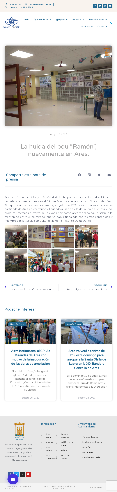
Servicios (76, 19)
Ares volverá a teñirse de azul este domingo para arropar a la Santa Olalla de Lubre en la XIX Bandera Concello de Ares (86, 359)
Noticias (85, 26)
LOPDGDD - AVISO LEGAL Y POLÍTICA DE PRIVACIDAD (58, 487)
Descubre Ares (96, 19)
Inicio (26, 19)
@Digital (60, 19)
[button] (12, 479)
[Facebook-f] (95, 6)
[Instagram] (105, 6)
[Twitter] (100, 6)
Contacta (102, 26)
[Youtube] (110, 6)
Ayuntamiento (41, 19)
